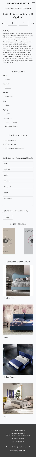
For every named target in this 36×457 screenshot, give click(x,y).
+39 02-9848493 (19, 438)
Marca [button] (5, 75)
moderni (7, 105)
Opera (15, 122)
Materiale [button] (6, 84)
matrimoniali (8, 96)
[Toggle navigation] (33, 3)
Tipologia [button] (6, 110)
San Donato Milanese (11, 126)
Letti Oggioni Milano (10, 140)
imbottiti (7, 113)
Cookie (14, 447)
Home (7, 8)
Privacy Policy (24, 211)
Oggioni (7, 79)
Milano (7, 122)
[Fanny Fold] (32, 23)
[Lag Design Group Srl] (18, 3)
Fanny (29, 8)
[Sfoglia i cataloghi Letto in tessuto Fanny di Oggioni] (23, 23)
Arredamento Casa (16, 8)
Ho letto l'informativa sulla (16, 211)
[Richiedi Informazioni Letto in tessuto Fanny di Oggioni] (12, 23)
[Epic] (4, 23)
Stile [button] (4, 101)
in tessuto (8, 88)
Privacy (8, 447)
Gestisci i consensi (24, 447)
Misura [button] (5, 92)
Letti (24, 8)
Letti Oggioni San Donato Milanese (14, 148)
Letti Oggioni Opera (10, 144)
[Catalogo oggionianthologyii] (13, 241)
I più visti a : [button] (7, 118)
